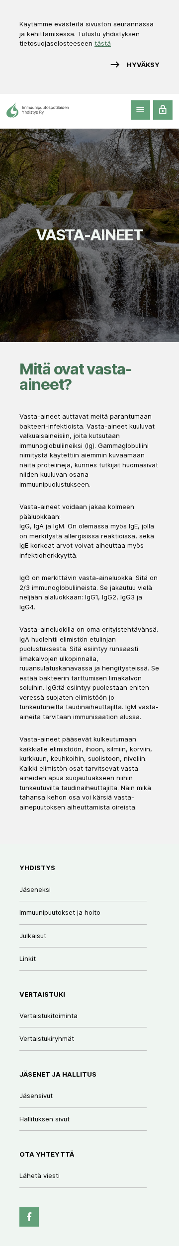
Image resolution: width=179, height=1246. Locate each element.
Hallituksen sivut (44, 1119)
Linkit (27, 958)
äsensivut (38, 1095)
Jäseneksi (35, 889)
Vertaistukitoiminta (48, 1016)
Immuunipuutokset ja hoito (59, 912)
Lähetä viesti (39, 1175)
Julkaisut (32, 936)
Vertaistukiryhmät (46, 1038)
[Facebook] (29, 1217)
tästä (102, 43)
